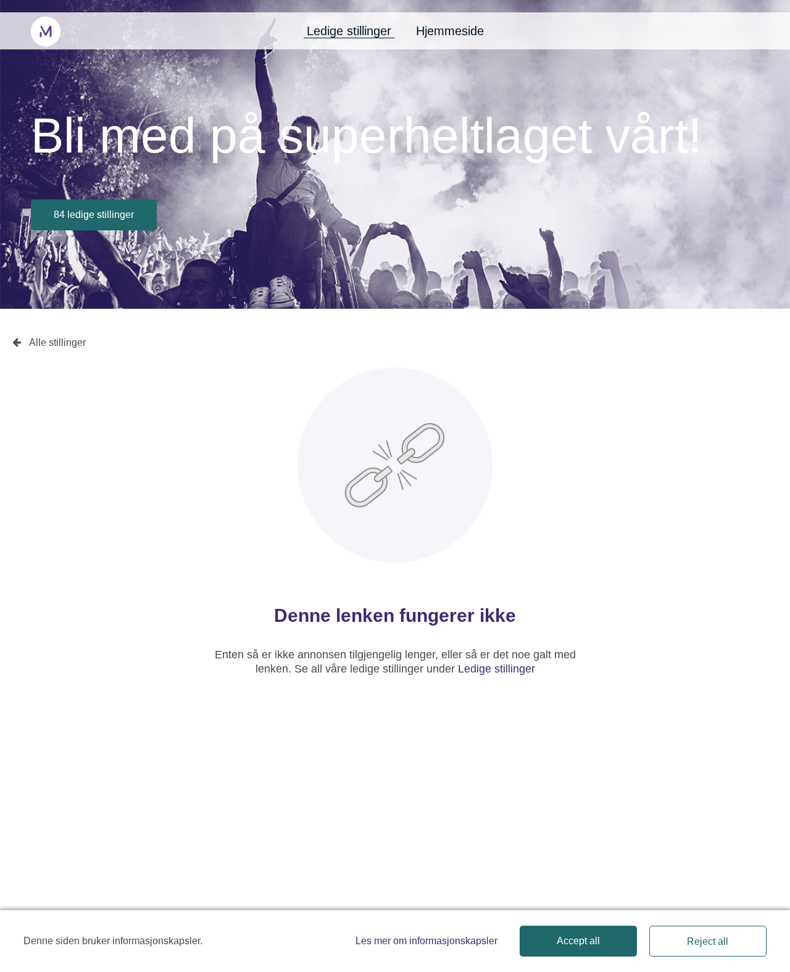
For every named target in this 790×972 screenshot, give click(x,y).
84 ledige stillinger (94, 214)
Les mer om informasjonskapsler (426, 941)
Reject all (707, 941)
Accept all (578, 941)
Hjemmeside (450, 31)
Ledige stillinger (349, 31)
